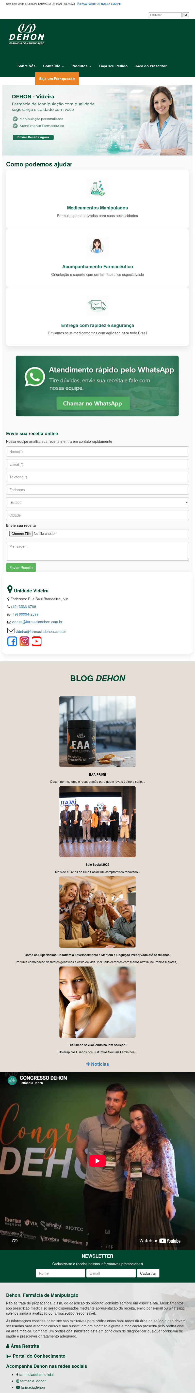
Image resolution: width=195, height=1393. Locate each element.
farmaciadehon (32, 1387)
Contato (24, 79)
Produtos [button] (80, 66)
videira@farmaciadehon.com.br (36, 621)
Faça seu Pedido (113, 66)
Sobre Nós (27, 66)
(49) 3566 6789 (23, 606)
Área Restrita (24, 1346)
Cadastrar (148, 1273)
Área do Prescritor (151, 66)
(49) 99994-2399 (24, 614)
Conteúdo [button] (52, 66)
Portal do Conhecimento (38, 1356)
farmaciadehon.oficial (36, 1374)
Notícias (99, 1064)
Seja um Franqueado (59, 78)
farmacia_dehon (32, 1380)
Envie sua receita (21, 525)
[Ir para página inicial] (97, 34)
